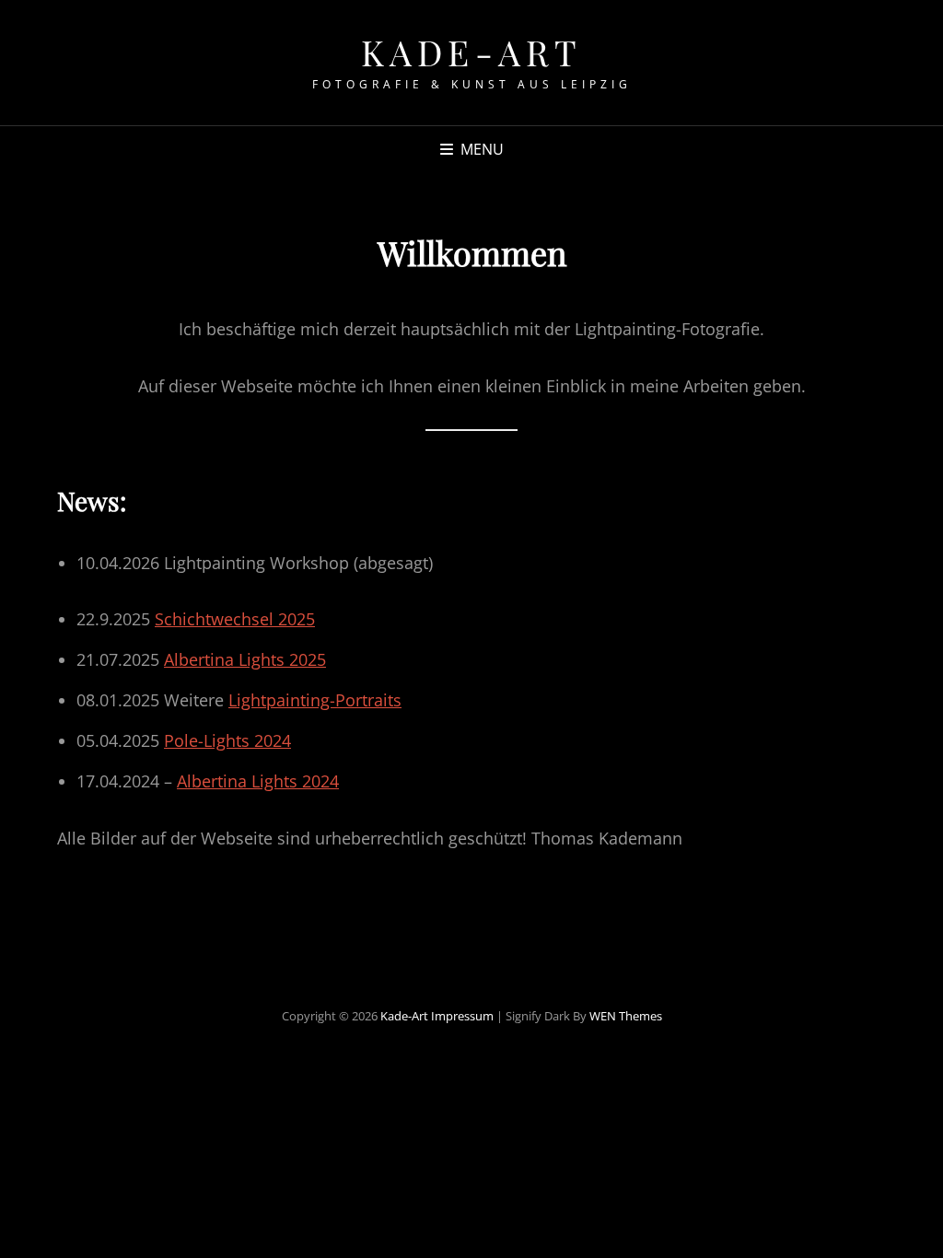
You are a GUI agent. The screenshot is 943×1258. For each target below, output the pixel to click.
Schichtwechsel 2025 (235, 619)
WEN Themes (625, 1016)
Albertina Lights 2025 (245, 659)
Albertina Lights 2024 (258, 781)
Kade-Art (472, 52)
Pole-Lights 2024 (227, 740)
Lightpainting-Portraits (315, 700)
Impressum (462, 1016)
